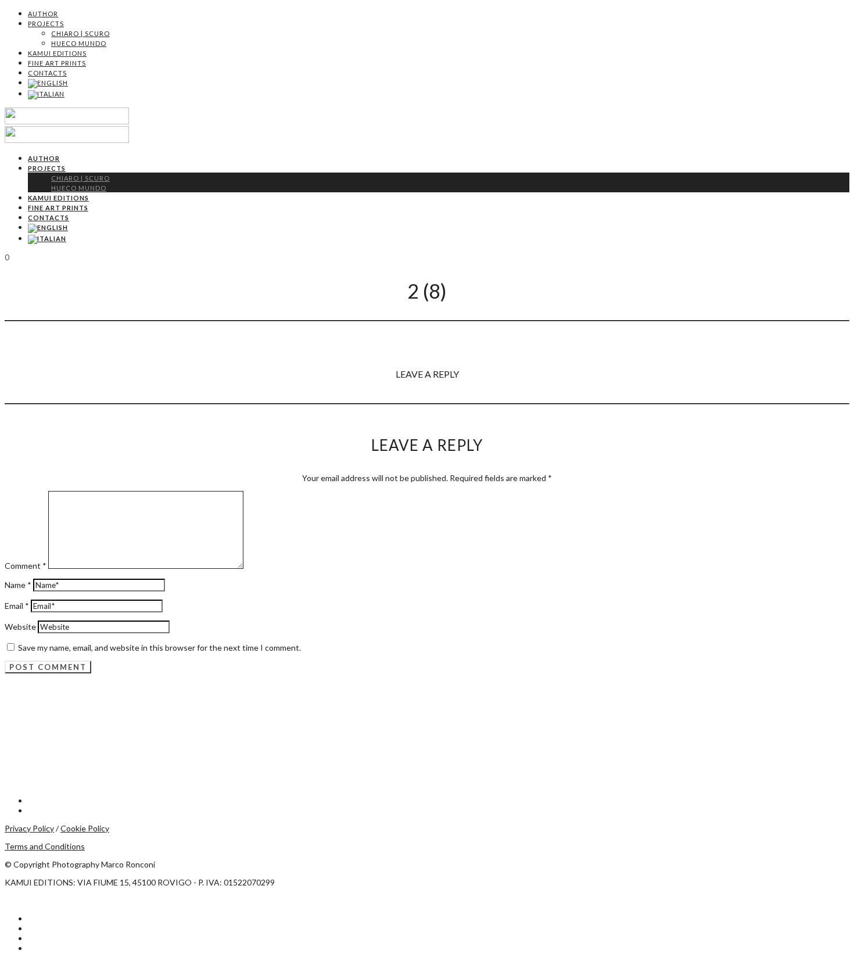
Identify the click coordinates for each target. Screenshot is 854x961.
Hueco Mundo (78, 43)
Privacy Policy (29, 828)
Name (18, 585)
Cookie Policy (84, 828)
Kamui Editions (57, 53)
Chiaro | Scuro (80, 33)
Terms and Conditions (45, 846)
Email (17, 606)
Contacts (47, 73)
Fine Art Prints (57, 63)
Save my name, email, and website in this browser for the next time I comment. (159, 647)
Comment (25, 566)
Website (20, 627)
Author (43, 13)
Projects (46, 23)
